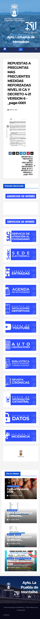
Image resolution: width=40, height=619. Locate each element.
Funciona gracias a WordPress (14, 607)
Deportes (11, 534)
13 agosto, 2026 (15, 495)
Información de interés (23, 558)
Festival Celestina (14, 486)
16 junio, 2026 (14, 543)
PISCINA (18, 534)
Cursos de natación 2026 (19, 562)
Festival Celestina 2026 (18, 490)
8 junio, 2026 (14, 568)
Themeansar (21, 610)
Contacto (6, 615)
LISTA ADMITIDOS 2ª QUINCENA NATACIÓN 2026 (19, 516)
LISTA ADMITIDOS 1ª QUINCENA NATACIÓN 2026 (19, 540)
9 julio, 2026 (14, 519)
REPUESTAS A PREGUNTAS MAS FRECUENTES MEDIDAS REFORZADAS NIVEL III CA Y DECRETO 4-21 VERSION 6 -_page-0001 (27, 165)
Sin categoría (12, 510)
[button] (36, 49)
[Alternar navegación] (20, 49)
